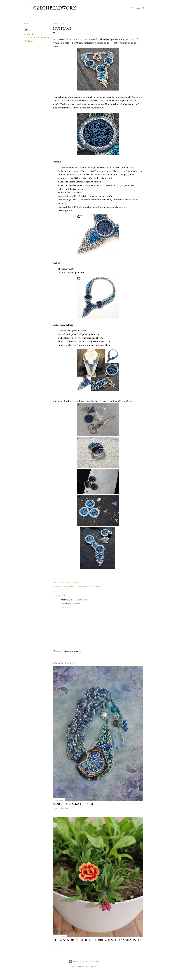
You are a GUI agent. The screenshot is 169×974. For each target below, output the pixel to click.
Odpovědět (66, 608)
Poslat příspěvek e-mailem (69, 582)
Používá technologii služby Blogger (86, 961)
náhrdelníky (29, 41)
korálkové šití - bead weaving (37, 37)
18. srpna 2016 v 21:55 (79, 600)
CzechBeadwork (54, 8)
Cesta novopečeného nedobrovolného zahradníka (97, 940)
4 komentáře (64, 945)
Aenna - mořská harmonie (75, 804)
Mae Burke (95, 966)
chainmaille (29, 34)
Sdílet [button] (26, 23)
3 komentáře (64, 809)
